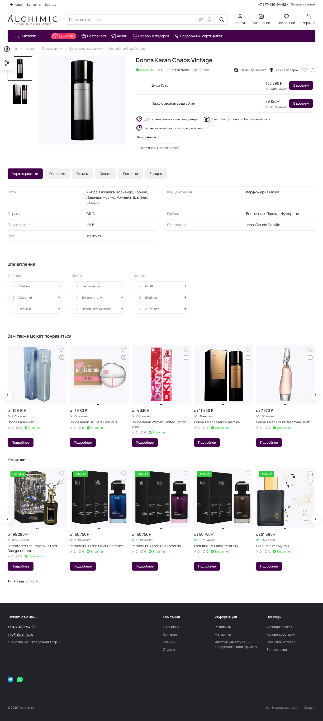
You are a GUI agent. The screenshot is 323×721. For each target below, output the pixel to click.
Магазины (223, 634)
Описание (57, 173)
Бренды (169, 642)
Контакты (170, 634)
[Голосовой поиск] (210, 19)
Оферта (309, 707)
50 (76, 416)
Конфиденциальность (282, 707)
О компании (172, 626)
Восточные (255, 213)
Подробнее (20, 442)
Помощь (273, 616)
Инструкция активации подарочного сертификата (236, 644)
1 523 (78, 540)
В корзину (301, 85)
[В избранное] (304, 70)
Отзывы (82, 173)
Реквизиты (223, 626)
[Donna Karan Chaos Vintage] (82, 100)
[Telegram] (10, 679)
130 (139, 416)
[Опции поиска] (200, 19)
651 (263, 540)
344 (202, 416)
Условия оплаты (279, 626)
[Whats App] (20, 679)
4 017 (274, 89)
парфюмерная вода (262, 192)
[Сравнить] (61, 357)
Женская (93, 235)
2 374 (274, 107)
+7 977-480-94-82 (272, 4)
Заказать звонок (303, 4)
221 (263, 416)
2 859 (16, 540)
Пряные (273, 213)
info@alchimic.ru (20, 634)
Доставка (130, 173)
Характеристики (25, 173)
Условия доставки (280, 634)
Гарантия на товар (280, 642)
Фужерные (290, 213)
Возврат (155, 173)
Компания (171, 616)
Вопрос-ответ (277, 649)
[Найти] (222, 19)
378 (15, 416)
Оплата (105, 173)
